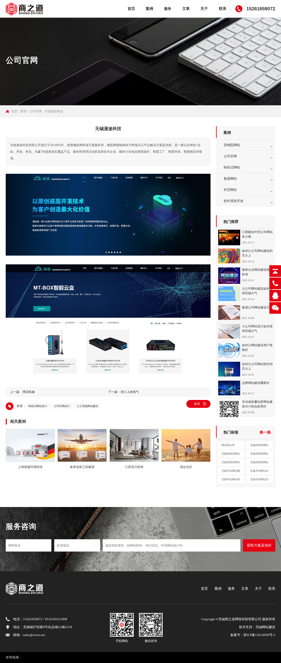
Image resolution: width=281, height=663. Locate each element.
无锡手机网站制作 (231, 480)
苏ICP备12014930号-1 (259, 635)
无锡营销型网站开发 (231, 463)
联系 (222, 9)
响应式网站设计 (38, 406)
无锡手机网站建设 (231, 472)
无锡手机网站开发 (259, 480)
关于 (204, 9)
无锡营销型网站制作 (259, 454)
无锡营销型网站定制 (259, 463)
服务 (167, 9)
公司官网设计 (62, 406)
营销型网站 (232, 145)
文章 (186, 9)
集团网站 (230, 178)
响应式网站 (232, 167)
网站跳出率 (228, 445)
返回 (197, 403)
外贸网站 (230, 190)
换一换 (265, 432)
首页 (131, 9)
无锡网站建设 (265, 627)
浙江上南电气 (130, 392)
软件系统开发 (233, 201)
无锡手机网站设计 (259, 472)
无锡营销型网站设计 (231, 454)
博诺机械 (28, 392)
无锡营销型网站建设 (259, 446)
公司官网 (35, 111)
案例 (149, 9)
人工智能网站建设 (87, 406)
